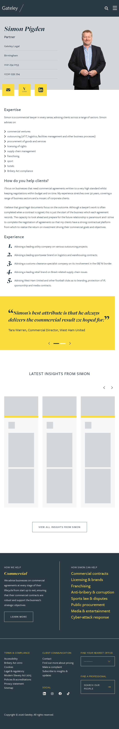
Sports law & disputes (89, 598)
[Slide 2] (63, 343)
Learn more (22, 616)
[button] (8, 90)
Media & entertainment (90, 611)
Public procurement (88, 604)
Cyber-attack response (90, 617)
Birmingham (11, 55)
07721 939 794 (12, 74)
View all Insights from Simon (60, 527)
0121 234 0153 (11, 65)
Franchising (80, 586)
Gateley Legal (12, 46)
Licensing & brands (87, 579)
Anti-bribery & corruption (92, 592)
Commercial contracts (89, 573)
